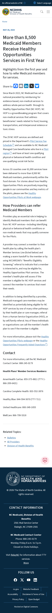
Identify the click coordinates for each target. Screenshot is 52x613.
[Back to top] (45, 460)
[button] (40, 12)
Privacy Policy (18, 599)
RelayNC (15, 555)
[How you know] (24, 3)
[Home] (17, 9)
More (26, 563)
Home (4, 21)
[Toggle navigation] (48, 12)
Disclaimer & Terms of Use (33, 594)
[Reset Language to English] (34, 3)
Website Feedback (31, 589)
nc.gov (16, 589)
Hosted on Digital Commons (26, 606)
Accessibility (13, 594)
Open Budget (34, 599)
